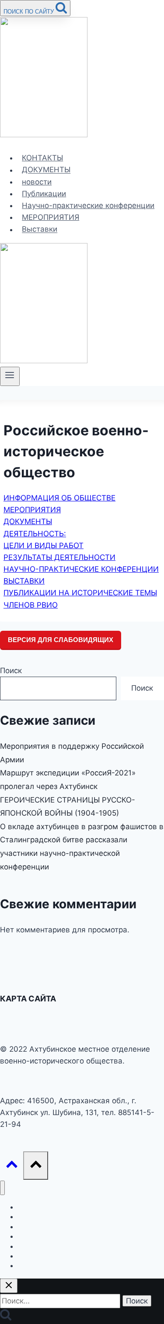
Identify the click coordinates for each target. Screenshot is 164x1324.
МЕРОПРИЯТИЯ (50, 217)
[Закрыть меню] (2, 1188)
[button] (59, 497)
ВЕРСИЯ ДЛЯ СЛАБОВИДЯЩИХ (60, 639)
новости (37, 181)
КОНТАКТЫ (42, 157)
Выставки (39, 229)
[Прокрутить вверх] (11, 1165)
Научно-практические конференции (88, 205)
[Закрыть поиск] (8, 1286)
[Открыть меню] (10, 376)
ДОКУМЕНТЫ (46, 170)
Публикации (44, 193)
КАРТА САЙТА (28, 998)
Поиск (11, 670)
